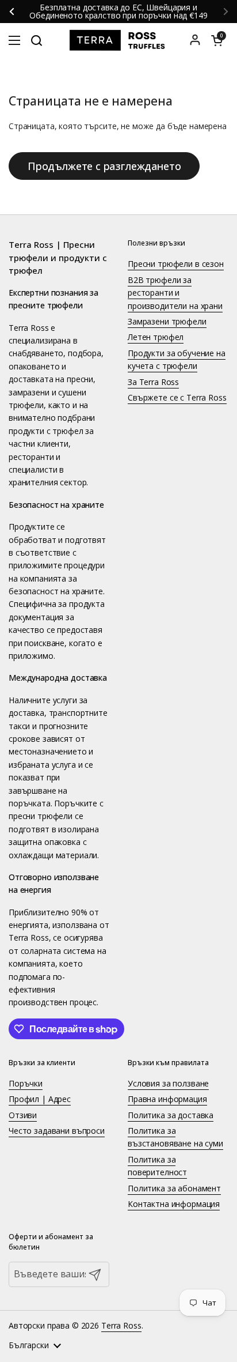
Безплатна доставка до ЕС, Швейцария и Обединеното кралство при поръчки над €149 (119, 11)
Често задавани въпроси (57, 1130)
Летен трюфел (156, 336)
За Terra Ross (153, 381)
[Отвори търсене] (36, 40)
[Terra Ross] (118, 40)
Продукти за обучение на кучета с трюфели (176, 359)
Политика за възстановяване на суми (175, 1137)
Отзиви (23, 1115)
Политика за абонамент (174, 1188)
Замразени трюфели (167, 321)
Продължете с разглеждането (104, 166)
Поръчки (26, 1083)
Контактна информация (174, 1203)
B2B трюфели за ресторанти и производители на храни (175, 292)
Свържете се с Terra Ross (177, 397)
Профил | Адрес (40, 1098)
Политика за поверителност (157, 1166)
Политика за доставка (170, 1115)
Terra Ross (121, 1325)
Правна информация (167, 1098)
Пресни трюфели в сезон (176, 263)
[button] (216, 40)
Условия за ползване (168, 1083)
